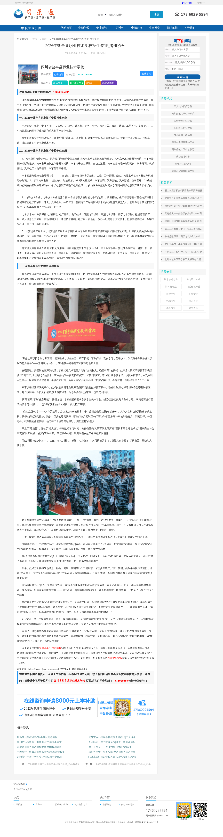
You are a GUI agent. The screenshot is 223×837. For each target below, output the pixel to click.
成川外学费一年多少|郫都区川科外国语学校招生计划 (191, 244)
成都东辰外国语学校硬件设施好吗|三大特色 (111, 737)
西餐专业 (170, 293)
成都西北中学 (183, 156)
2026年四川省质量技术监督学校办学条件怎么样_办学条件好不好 (118, 765)
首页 (34, 39)
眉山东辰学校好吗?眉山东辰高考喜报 (37, 737)
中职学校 (83, 27)
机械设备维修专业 (109, 83)
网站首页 (66, 27)
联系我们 (107, 804)
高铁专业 (170, 308)
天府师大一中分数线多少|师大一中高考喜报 (111, 742)
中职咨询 (136, 27)
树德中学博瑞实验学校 (183, 142)
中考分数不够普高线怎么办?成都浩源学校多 (41, 751)
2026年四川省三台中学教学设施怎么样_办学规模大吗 (48, 765)
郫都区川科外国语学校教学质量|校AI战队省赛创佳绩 (191, 221)
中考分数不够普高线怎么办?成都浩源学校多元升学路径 (193, 236)
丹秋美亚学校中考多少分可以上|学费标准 (39, 756)
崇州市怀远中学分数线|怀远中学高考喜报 (39, 742)
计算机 (89, 83)
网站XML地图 (128, 804)
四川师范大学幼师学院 (183, 113)
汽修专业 (170, 300)
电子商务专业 (76, 83)
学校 (44, 39)
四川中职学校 (115, 657)
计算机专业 (171, 286)
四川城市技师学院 (183, 106)
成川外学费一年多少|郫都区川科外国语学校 (111, 751)
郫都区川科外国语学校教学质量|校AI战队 (39, 747)
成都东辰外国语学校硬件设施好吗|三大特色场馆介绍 (191, 198)
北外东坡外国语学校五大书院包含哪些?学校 (112, 756)
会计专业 (193, 300)
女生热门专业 (81, 804)
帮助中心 (202, 2)
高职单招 (172, 27)
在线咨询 (146, 73)
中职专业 (119, 27)
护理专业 (193, 293)
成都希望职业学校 (183, 120)
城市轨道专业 (171, 279)
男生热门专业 (61, 804)
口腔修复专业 (193, 286)
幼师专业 (57, 83)
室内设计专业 (193, 279)
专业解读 (101, 27)
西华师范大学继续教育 (183, 149)
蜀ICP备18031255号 (150, 822)
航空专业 (193, 308)
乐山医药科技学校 (183, 127)
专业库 (39, 804)
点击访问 (58, 74)
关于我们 (189, 27)
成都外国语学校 (183, 163)
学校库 (19, 804)
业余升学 (154, 27)
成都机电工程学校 (183, 135)
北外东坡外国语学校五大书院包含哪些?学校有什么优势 (193, 259)
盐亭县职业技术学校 (50, 648)
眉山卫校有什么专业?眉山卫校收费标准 (109, 747)
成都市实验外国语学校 (183, 170)
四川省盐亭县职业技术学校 (62, 66)
